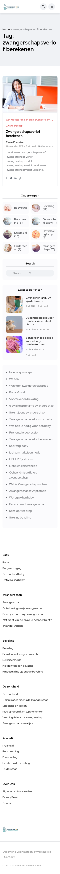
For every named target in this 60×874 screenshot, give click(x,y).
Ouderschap (10, 769)
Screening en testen (14, 706)
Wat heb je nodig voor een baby (30, 426)
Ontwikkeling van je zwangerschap (22, 608)
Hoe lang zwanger (21, 372)
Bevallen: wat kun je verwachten (21, 654)
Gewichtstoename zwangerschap (31, 406)
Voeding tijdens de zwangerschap (22, 717)
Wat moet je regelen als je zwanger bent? (27, 620)
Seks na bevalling (20, 517)
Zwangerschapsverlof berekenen (23, 134)
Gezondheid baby (13, 574)
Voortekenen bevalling (23, 399)
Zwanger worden (12, 626)
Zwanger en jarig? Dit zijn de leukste (39, 299)
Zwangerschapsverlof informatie (30, 419)
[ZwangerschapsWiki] (11, 6)
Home (6, 29)
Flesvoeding (9, 757)
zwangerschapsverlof (19, 161)
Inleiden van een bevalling (18, 666)
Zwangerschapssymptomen (27, 491)
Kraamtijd (8, 745)
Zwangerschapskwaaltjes (17, 723)
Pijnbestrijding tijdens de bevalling (22, 671)
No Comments (44, 146)
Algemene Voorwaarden (17, 791)
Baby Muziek (17, 392)
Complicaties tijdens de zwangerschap (25, 700)
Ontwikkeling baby (13, 580)
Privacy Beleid (10, 797)
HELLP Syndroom (21, 459)
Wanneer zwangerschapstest (28, 386)
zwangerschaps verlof (20, 156)
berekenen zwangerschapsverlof (26, 152)
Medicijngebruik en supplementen (22, 711)
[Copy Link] (20, 178)
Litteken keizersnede (23, 466)
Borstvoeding (10, 751)
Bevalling (7, 648)
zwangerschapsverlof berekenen (26, 165)
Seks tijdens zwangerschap (27, 412)
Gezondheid (10, 694)
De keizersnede (11, 660)
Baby (5, 562)
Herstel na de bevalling (16, 763)
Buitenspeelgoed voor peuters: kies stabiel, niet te (40, 321)
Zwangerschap (11, 602)
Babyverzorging (12, 568)
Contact (7, 803)
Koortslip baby (18, 446)
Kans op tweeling (20, 511)
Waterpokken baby (21, 497)
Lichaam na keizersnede (24, 452)
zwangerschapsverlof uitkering (25, 170)
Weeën (14, 379)
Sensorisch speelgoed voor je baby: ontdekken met (39, 341)
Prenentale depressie (23, 432)
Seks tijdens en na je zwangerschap (23, 614)
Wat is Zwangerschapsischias (28, 484)
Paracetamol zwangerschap (27, 504)
